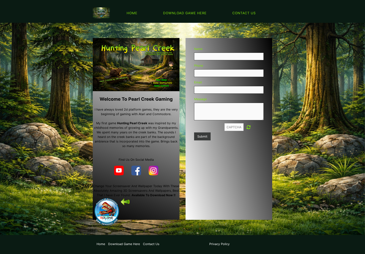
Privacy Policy (219, 244)
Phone (198, 65)
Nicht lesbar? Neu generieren (249, 127)
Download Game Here (185, 13)
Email (198, 82)
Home (132, 13)
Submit (202, 136)
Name (198, 49)
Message (200, 99)
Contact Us (244, 13)
